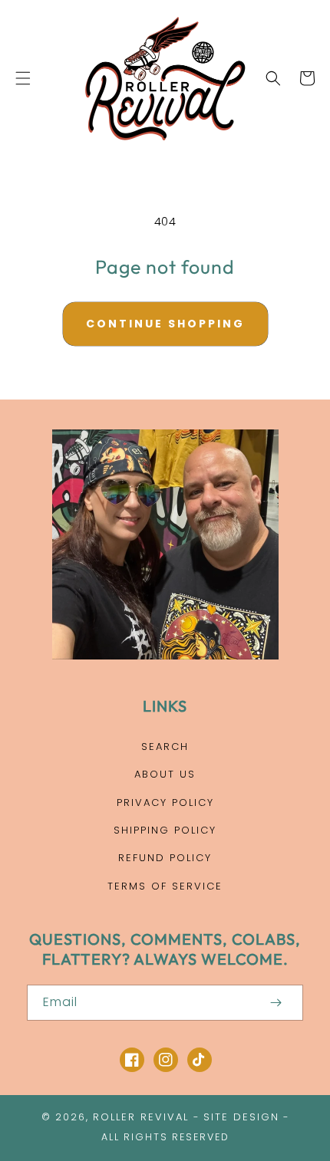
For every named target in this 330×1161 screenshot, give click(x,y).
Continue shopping (165, 323)
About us (165, 774)
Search (165, 746)
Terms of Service (165, 886)
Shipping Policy (165, 830)
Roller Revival (141, 1117)
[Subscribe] (275, 1003)
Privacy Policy (165, 802)
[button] (23, 78)
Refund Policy (165, 857)
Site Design (241, 1117)
